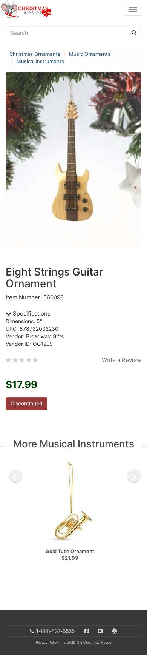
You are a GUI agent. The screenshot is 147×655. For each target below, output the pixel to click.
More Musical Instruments (73, 444)
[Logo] (28, 9)
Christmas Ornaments (34, 54)
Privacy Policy (47, 642)
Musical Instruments (40, 61)
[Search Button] (134, 32)
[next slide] (133, 476)
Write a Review (121, 360)
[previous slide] (15, 476)
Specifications (31, 313)
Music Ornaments (89, 54)
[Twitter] (100, 631)
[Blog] (114, 631)
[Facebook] (86, 631)
